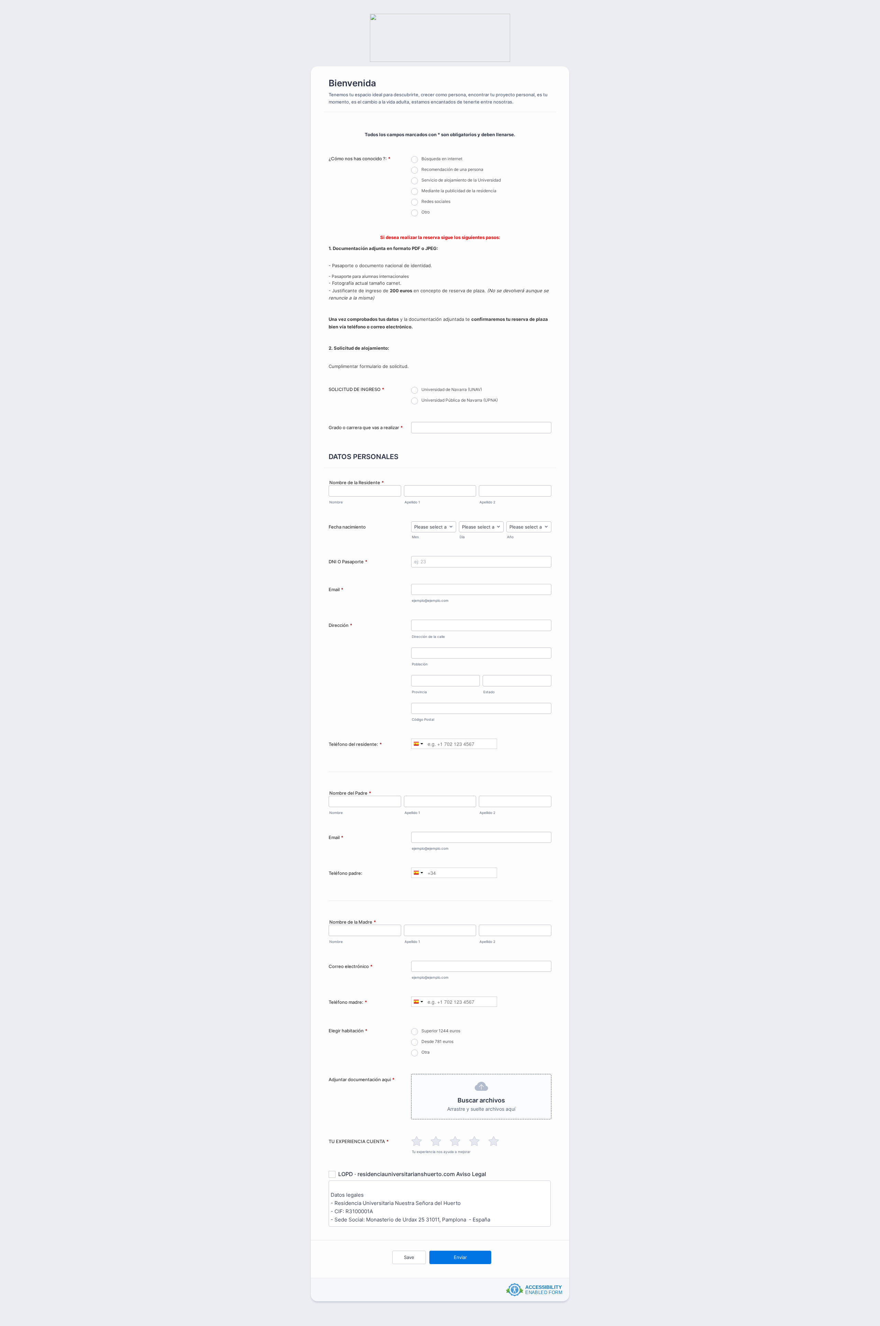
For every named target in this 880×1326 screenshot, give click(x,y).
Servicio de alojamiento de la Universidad (461, 180)
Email (336, 589)
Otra (425, 1052)
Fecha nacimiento (347, 527)
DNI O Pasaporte (348, 561)
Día (462, 537)
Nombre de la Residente (356, 482)
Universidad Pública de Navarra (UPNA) (459, 400)
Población (420, 664)
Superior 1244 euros (440, 1030)
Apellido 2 (487, 502)
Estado (489, 692)
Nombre (336, 502)
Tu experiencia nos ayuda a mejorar (441, 1152)
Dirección (340, 625)
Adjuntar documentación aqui (362, 1079)
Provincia (419, 692)
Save (409, 1257)
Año (510, 537)
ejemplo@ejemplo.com (430, 600)
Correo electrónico (351, 966)
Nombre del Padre (350, 793)
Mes (415, 537)
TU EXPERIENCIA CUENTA (359, 1141)
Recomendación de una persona (452, 169)
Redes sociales (435, 201)
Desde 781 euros (437, 1041)
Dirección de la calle (428, 637)
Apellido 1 (412, 502)
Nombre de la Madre (352, 922)
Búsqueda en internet (441, 158)
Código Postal (423, 719)
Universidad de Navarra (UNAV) (451, 389)
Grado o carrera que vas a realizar (366, 427)
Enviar (460, 1257)
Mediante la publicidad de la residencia (458, 190)
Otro (425, 212)
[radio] (416, 1141)
